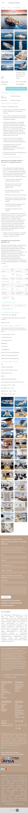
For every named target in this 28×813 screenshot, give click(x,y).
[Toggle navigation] (3, 2)
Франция (4, 82)
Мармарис (4, 710)
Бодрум (3, 705)
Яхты (9, 7)
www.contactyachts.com (7, 655)
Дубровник (4, 709)
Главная (3, 7)
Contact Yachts (14, 3)
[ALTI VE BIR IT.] (14, 810)
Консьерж (17, 691)
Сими (2, 707)
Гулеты (17, 689)
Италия (4, 84)
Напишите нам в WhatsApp (11, 747)
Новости (3, 689)
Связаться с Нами (19, 717)
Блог (2, 696)
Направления (4, 691)
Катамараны (18, 688)
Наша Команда (19, 705)
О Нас (2, 688)
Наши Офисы (18, 707)
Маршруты (4, 697)
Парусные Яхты (19, 686)
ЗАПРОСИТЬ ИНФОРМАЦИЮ (16, 89)
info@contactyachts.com (7, 725)
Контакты (17, 709)
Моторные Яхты (17, 7)
